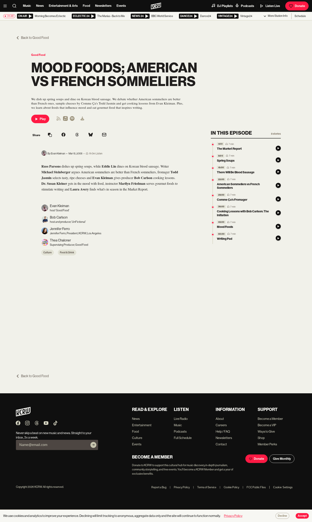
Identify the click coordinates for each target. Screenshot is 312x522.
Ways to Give (266, 431)
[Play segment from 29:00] (213, 195)
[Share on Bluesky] (91, 135)
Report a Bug (158, 487)
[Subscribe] (93, 445)
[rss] (58, 120)
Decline (282, 516)
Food (86, 6)
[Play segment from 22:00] (213, 180)
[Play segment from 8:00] (213, 156)
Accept (302, 516)
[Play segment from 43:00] (213, 222)
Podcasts (247, 6)
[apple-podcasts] (65, 120)
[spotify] (72, 120)
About (220, 418)
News (40, 6)
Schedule (300, 16)
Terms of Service (204, 487)
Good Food (38, 54)
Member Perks (267, 444)
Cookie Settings (283, 487)
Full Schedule (183, 438)
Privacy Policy (180, 487)
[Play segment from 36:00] (213, 207)
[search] (15, 6)
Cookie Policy (229, 487)
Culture (47, 252)
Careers (221, 425)
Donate (300, 6)
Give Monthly (282, 459)
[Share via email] (104, 135)
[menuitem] (82, 119)
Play (43, 119)
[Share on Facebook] (63, 135)
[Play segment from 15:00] (213, 168)
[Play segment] (278, 148)
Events (121, 6)
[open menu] (6, 6)
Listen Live (273, 6)
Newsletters (103, 6)
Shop (261, 438)
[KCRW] (23, 415)
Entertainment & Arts (63, 6)
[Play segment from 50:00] (213, 234)
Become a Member (270, 418)
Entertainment (142, 425)
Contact (221, 444)
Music (27, 6)
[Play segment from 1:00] (213, 144)
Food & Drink (67, 252)
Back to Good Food (35, 38)
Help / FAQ (223, 431)
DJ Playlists (225, 6)
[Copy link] (50, 135)
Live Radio (181, 418)
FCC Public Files (254, 487)
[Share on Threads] (77, 135)
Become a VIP (267, 425)
